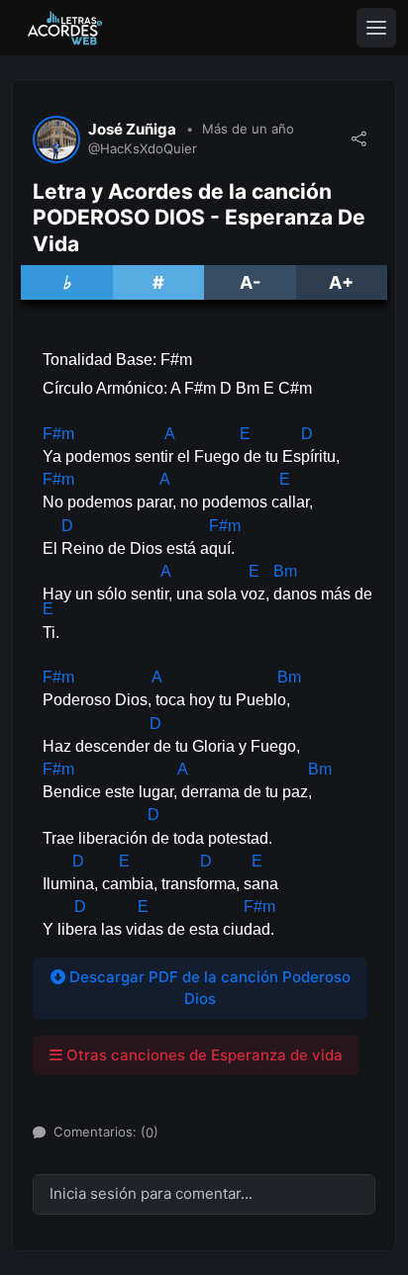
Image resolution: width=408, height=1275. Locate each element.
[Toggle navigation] (376, 27)
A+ (341, 282)
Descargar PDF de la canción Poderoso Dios (208, 988)
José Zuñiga (132, 129)
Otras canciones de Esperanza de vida (202, 1055)
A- (250, 282)
